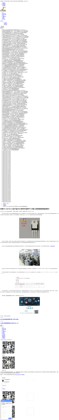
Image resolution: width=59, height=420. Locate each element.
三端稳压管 (4, 16)
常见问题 (5, 24)
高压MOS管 (4, 14)
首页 (3, 12)
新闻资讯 (3, 336)
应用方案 (3, 335)
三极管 (3, 17)
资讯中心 (4, 204)
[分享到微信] (8, 211)
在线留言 (4, 5)
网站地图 (22, 374)
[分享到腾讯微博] (6, 211)
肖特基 (3, 18)
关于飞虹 (3, 19)
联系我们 (4, 4)
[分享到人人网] (7, 211)
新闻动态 (5, 23)
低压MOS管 (4, 13)
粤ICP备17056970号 (18, 374)
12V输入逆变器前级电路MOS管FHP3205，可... (9, 323)
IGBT (3, 15)
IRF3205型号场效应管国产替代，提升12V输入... (9, 319)
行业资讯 (5, 22)
